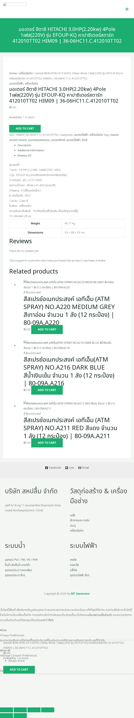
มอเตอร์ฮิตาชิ (58, 140)
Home (13, 73)
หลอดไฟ (74, 565)
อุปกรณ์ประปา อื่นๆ (15, 575)
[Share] (34, 709)
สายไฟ (73, 560)
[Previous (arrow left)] (6, 715)
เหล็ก (72, 515)
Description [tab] (24, 145)
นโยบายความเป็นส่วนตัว (100, 615)
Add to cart (25, 129)
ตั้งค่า (51, 620)
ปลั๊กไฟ (73, 570)
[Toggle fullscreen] (20, 709)
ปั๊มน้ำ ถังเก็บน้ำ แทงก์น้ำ (17, 565)
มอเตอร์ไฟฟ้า (16, 84)
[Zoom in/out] (6, 709)
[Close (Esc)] (47, 709)
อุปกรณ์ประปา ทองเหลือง (18, 570)
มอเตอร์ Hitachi (18, 140)
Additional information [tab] (30, 150)
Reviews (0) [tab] (24, 156)
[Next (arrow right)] (20, 715)
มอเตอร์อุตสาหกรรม (39, 140)
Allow (3, 630)
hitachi (114, 135)
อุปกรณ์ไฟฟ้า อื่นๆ (79, 575)
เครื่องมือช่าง (26, 73)
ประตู (72, 526)
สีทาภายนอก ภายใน (80, 520)
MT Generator (80, 594)
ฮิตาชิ (84, 140)
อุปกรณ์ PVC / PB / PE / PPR (21, 560)
